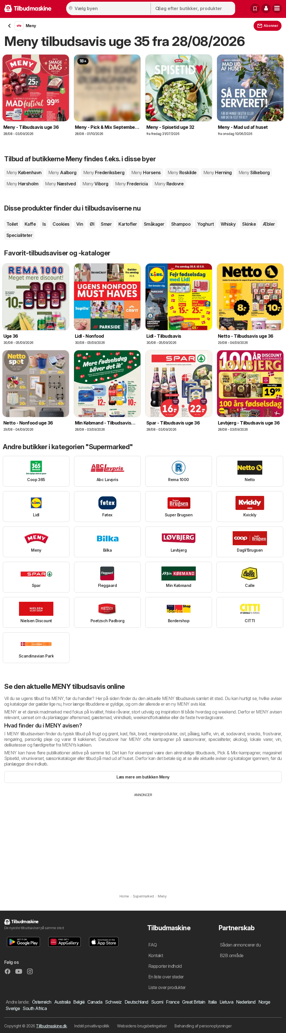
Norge (264, 1002)
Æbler (269, 224)
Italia (212, 1002)
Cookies (61, 224)
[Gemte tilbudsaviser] (255, 8)
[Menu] (277, 8)
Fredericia (131, 183)
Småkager (154, 224)
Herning (217, 172)
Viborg (95, 183)
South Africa (35, 1008)
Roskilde (182, 172)
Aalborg (62, 172)
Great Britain (193, 1002)
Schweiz (113, 1002)
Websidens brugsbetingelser (142, 1025)
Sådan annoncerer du (240, 945)
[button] (266, 8)
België (79, 1002)
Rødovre (169, 183)
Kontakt (155, 955)
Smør (106, 224)
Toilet (12, 224)
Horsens (146, 172)
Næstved (60, 183)
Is (44, 224)
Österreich (41, 1002)
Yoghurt (205, 224)
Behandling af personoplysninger (203, 1025)
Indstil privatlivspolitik (91, 1025)
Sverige (13, 1008)
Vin (79, 224)
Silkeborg (254, 172)
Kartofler (127, 224)
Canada (94, 1002)
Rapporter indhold (165, 966)
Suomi (157, 1002)
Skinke (249, 224)
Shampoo (180, 224)
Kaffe (30, 224)
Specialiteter (19, 235)
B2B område (232, 955)
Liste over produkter (167, 987)
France (172, 1002)
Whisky (228, 224)
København (24, 172)
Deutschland (136, 1002)
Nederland (245, 1002)
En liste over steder (166, 977)
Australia (62, 1002)
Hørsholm (22, 183)
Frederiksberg (104, 172)
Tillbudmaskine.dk (51, 1025)
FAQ (152, 945)
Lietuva (226, 1002)
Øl (92, 224)
